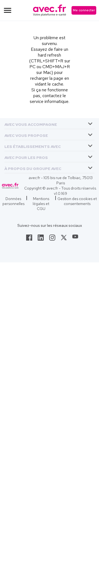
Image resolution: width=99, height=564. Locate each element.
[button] (30, 123)
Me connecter (84, 10)
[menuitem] (49, 123)
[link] (29, 239)
